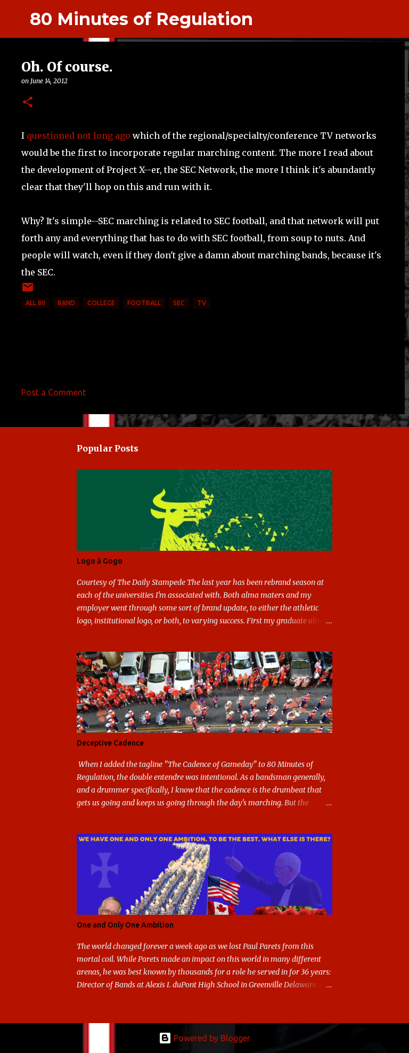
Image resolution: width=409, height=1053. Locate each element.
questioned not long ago (78, 135)
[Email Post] (27, 291)
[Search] (267, 19)
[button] (27, 103)
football (144, 302)
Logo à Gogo (99, 561)
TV (201, 302)
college (101, 302)
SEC (179, 302)
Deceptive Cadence (110, 743)
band (66, 302)
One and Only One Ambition (125, 925)
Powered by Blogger (210, 1038)
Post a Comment (53, 392)
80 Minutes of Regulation (141, 19)
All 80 (35, 302)
